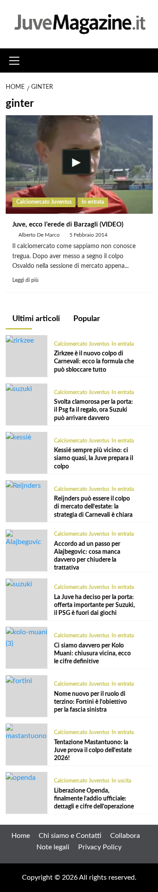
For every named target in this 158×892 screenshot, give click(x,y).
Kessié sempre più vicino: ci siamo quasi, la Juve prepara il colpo (93, 458)
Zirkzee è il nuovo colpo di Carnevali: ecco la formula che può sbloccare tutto (94, 362)
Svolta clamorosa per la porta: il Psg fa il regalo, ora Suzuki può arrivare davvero (93, 410)
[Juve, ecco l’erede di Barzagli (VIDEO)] (79, 164)
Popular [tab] (86, 319)
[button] (14, 59)
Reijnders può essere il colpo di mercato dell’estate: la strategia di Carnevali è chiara (93, 507)
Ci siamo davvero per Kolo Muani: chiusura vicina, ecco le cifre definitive (92, 654)
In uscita (121, 780)
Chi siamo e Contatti (70, 835)
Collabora (125, 835)
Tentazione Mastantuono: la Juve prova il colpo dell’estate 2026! (93, 750)
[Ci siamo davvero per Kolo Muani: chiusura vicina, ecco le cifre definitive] (26, 637)
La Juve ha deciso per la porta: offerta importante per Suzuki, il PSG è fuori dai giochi (94, 605)
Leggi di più (25, 280)
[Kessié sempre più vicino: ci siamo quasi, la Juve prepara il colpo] (18, 437)
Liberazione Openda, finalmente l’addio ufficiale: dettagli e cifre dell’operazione (94, 799)
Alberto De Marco (39, 235)
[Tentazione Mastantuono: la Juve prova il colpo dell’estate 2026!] (26, 732)
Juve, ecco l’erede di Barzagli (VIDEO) (67, 224)
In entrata (93, 202)
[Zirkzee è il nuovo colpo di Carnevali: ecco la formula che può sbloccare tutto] (20, 340)
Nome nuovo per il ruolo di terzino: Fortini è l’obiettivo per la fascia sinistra (90, 702)
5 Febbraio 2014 (88, 235)
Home (20, 835)
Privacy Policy (100, 847)
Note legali (52, 847)
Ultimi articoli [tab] (35, 319)
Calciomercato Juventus (44, 202)
